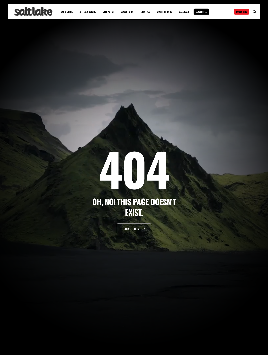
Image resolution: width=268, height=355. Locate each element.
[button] (134, 228)
